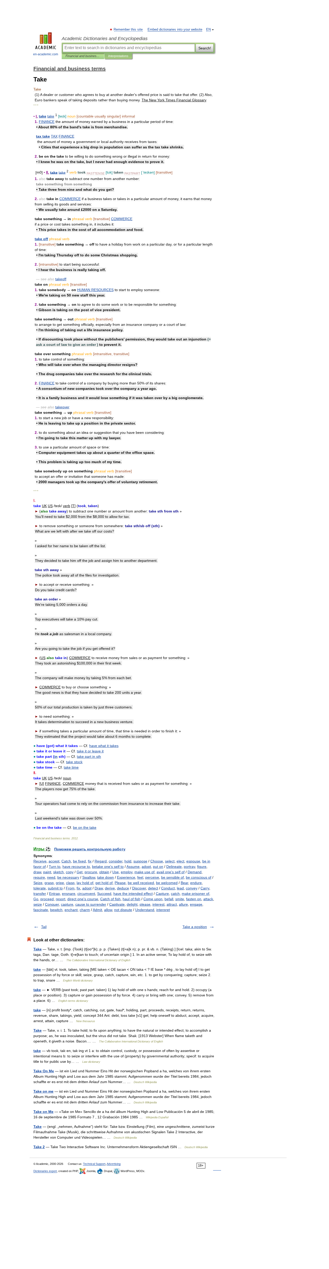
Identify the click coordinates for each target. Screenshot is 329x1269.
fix (90, 861)
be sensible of (172, 877)
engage (196, 904)
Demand (195, 872)
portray (189, 867)
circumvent (86, 894)
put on (158, 867)
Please (120, 883)
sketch (58, 872)
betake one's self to (108, 867)
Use (115, 872)
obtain (104, 872)
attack (208, 899)
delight (132, 904)
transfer (39, 894)
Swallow (88, 877)
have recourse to (76, 867)
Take (37, 949)
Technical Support (94, 1163)
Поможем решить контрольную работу (89, 849)
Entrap (54, 894)
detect (153, 888)
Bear (184, 883)
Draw (99, 888)
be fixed (79, 861)
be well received (141, 883)
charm (85, 910)
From (70, 888)
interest (158, 904)
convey (191, 888)
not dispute (123, 910)
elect (180, 861)
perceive (152, 877)
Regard (101, 861)
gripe (60, 883)
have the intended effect (133, 894)
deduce (123, 888)
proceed (47, 899)
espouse (193, 861)
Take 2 (39, 1147)
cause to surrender (90, 904)
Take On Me (43, 1071)
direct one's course (82, 899)
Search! (204, 48)
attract (172, 904)
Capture (162, 894)
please (145, 904)
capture (67, 904)
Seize (37, 883)
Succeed (104, 894)
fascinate (40, 910)
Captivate (117, 904)
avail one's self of (171, 872)
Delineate (174, 867)
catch (175, 894)
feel (140, 877)
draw (37, 872)
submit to (55, 888)
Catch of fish (110, 899)
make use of (144, 872)
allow (108, 910)
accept (54, 861)
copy (70, 872)
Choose (156, 861)
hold (127, 861)
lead (180, 888)
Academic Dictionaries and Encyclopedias (105, 38)
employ (126, 872)
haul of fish (131, 899)
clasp (70, 883)
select (170, 861)
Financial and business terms (83, 56)
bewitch (56, 910)
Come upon (152, 899)
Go (35, 899)
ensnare (68, 894)
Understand (144, 910)
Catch (66, 861)
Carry (204, 888)
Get (80, 872)
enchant (71, 910)
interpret (163, 910)
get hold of (104, 883)
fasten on (193, 899)
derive (110, 888)
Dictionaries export (45, 1171)
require (39, 877)
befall (168, 899)
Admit (97, 910)
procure (91, 872)
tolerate (39, 888)
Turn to (54, 867)
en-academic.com (45, 54)
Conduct (168, 888)
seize (37, 904)
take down (105, 877)
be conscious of (198, 877)
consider (115, 861)
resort (60, 899)
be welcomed (167, 883)
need (51, 877)
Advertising (114, 1163)
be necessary (68, 877)
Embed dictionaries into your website (175, 29)
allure (183, 904)
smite (179, 899)
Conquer (52, 904)
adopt (146, 867)
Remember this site (128, 29)
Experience (126, 877)
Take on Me (43, 1112)
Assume (133, 867)
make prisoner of (195, 894)
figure (201, 867)
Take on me (43, 1091)
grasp (49, 883)
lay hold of (85, 883)
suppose (140, 861)
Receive (40, 861)
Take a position (194, 927)
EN (208, 29)
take (37, 969)
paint (47, 872)
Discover (139, 888)
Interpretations (118, 56)
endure (196, 883)
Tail (44, 927)
